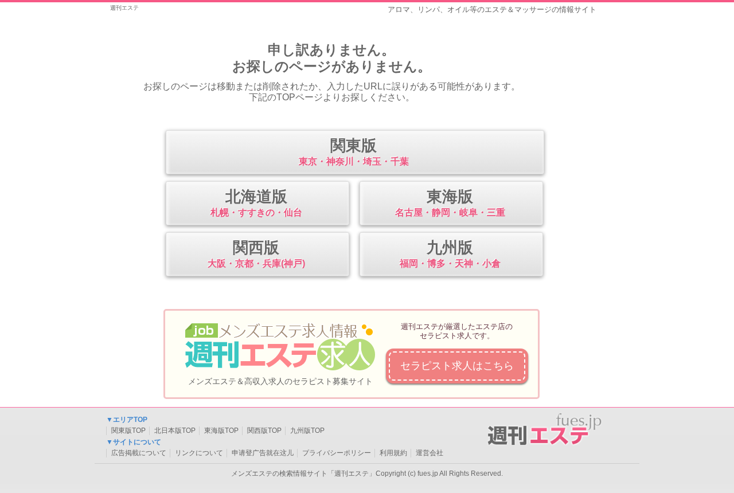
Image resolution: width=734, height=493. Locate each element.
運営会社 (429, 453)
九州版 (450, 253)
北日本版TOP (175, 431)
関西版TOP (264, 431)
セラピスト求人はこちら (457, 365)
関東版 (354, 151)
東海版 (450, 202)
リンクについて (199, 453)
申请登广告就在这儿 (263, 453)
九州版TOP (307, 431)
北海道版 (256, 202)
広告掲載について (138, 453)
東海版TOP (221, 431)
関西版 (256, 253)
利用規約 (393, 453)
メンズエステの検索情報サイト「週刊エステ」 (303, 473)
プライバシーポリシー (336, 453)
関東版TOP (128, 431)
